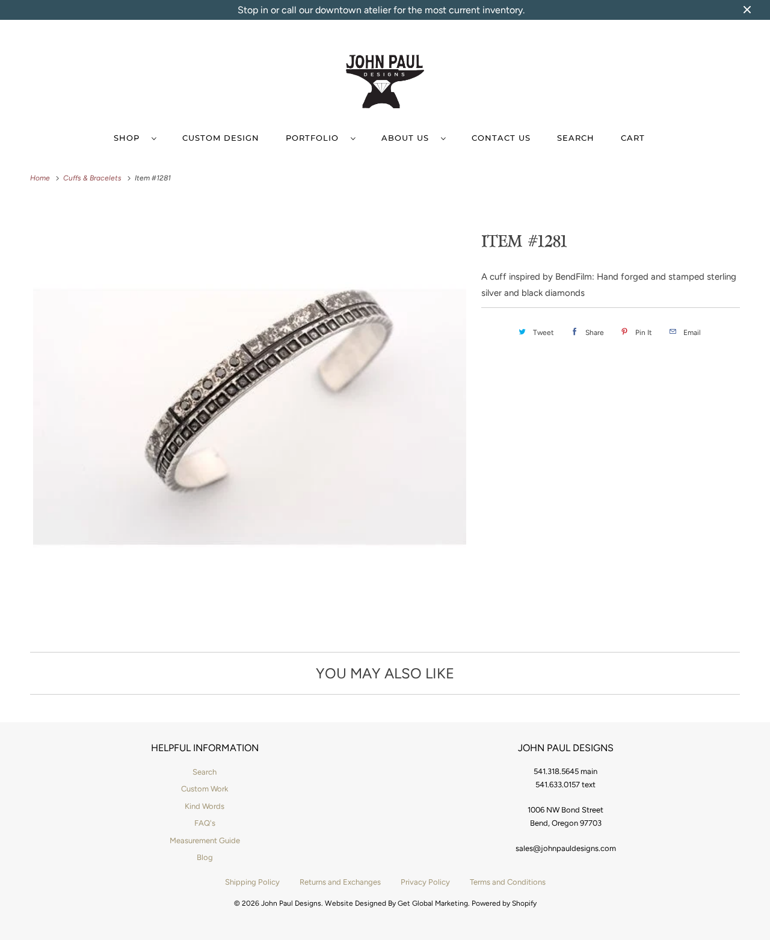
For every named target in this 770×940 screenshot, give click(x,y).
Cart (633, 138)
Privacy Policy (425, 881)
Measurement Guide (205, 840)
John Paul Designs (291, 903)
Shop (130, 138)
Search (575, 138)
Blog (205, 857)
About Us (408, 138)
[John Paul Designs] (385, 83)
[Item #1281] (249, 417)
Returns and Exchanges (340, 881)
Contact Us (501, 138)
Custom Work (204, 788)
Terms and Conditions (508, 881)
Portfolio (315, 138)
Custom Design (220, 138)
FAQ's (204, 823)
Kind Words (204, 806)
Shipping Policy (252, 881)
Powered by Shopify (504, 903)
